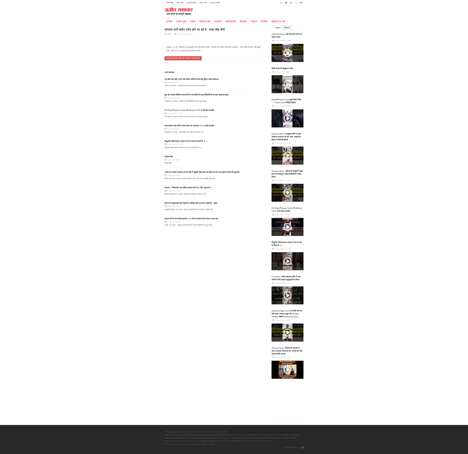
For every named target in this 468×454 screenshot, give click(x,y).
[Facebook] (281, 2)
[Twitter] (286, 2)
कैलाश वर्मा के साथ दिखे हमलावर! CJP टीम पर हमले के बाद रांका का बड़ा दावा (191, 219)
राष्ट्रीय (169, 34)
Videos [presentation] (278, 28)
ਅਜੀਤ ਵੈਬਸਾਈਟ (191, 2)
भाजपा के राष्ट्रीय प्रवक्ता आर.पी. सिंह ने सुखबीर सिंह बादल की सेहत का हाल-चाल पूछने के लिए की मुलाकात (202, 172)
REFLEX (298, 447)
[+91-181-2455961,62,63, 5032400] (296, 2)
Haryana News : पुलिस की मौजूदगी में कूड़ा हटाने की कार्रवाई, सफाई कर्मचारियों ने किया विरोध (287, 174)
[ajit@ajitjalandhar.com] (301, 2)
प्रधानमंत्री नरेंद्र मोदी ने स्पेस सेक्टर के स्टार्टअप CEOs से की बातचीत (190, 126)
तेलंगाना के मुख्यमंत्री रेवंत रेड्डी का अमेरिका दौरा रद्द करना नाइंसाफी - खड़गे (191, 203)
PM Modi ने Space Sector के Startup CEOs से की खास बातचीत (189, 110)
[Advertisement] (290, 396)
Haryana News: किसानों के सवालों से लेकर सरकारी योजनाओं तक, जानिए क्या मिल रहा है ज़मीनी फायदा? (287, 351)
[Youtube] (291, 2)
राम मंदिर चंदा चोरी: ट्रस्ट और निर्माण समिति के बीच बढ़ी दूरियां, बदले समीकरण (192, 79)
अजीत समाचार (170, 2)
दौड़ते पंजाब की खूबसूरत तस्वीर (282, 68)
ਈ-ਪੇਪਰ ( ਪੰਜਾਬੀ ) (215, 2)
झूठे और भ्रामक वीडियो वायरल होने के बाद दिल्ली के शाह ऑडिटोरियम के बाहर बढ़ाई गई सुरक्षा (197, 95)
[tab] (278, 27)
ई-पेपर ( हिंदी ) (180, 2)
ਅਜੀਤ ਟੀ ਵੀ (203, 2)
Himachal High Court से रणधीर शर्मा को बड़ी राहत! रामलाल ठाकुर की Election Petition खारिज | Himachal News (287, 314)
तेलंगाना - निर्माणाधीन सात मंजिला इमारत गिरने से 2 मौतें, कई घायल (188, 188)
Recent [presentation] (287, 28)
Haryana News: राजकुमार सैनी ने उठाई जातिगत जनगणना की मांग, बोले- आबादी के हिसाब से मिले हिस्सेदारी (286, 137)
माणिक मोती (169, 157)
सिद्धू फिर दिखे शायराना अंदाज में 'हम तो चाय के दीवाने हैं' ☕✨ (186, 141)
